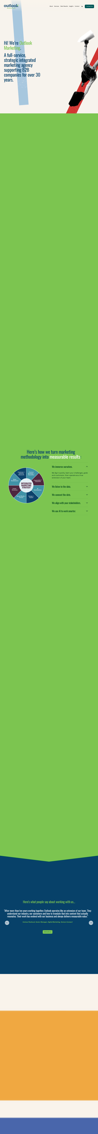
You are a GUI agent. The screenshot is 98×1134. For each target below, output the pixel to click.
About (51, 6)
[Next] (91, 923)
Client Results (64, 6)
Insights (71, 6)
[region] (49, 923)
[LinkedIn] (82, 6)
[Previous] (7, 923)
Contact (77, 6)
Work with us (47, 932)
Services (56, 6)
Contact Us (89, 6)
